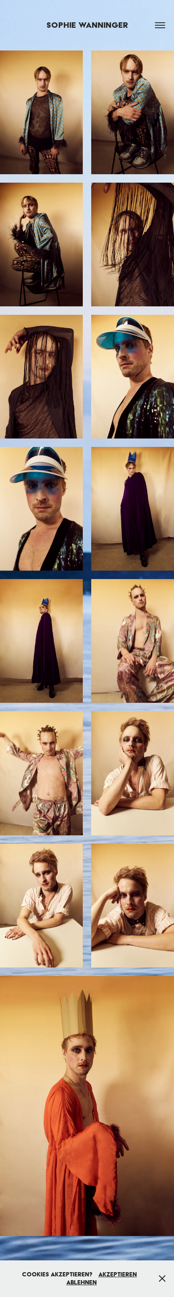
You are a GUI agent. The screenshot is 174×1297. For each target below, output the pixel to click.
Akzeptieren (117, 1274)
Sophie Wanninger (87, 25)
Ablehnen (81, 1282)
